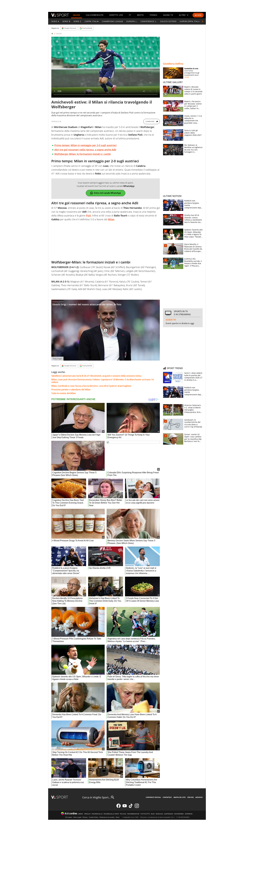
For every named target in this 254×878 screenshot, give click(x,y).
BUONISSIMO (179, 814)
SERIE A (55, 21)
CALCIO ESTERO (168, 21)
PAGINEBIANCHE (133, 814)
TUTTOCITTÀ (145, 814)
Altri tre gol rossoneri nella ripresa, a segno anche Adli (85, 149)
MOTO (140, 15)
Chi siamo (68, 817)
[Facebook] (118, 807)
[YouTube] (125, 807)
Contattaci (167, 797)
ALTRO (182, 15)
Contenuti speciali (153, 797)
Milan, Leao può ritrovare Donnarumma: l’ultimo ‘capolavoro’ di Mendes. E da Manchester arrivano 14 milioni (102, 381)
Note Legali (77, 817)
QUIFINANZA (168, 814)
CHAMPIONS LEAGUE (112, 21)
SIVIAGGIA (159, 814)
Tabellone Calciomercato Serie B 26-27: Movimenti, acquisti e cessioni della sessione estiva (96, 375)
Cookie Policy (93, 817)
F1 (130, 15)
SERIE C (77, 21)
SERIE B (66, 21)
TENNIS (153, 15)
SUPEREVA (188, 814)
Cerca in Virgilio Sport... (96, 797)
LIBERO (80, 814)
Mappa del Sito (180, 797)
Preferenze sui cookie (106, 817)
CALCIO (76, 15)
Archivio (199, 797)
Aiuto (117, 817)
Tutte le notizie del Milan (63, 393)
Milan (111, 219)
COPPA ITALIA (92, 21)
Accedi (198, 15)
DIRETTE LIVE (116, 15)
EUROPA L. (131, 21)
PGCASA (123, 814)
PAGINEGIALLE (97, 814)
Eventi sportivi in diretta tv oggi (180, 323)
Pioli (88, 215)
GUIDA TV (168, 15)
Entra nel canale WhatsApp (107, 192)
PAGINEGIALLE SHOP (111, 814)
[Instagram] (137, 807)
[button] (202, 21)
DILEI (153, 814)
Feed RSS (190, 797)
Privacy (85, 817)
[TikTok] (131, 807)
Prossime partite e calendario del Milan (70, 389)
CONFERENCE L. (149, 21)
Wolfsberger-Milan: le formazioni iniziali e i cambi (82, 154)
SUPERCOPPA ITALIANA (191, 21)
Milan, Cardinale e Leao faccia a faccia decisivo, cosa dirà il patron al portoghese (91, 385)
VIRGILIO (87, 814)
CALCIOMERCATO (94, 15)
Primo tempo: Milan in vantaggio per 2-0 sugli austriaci (85, 145)
